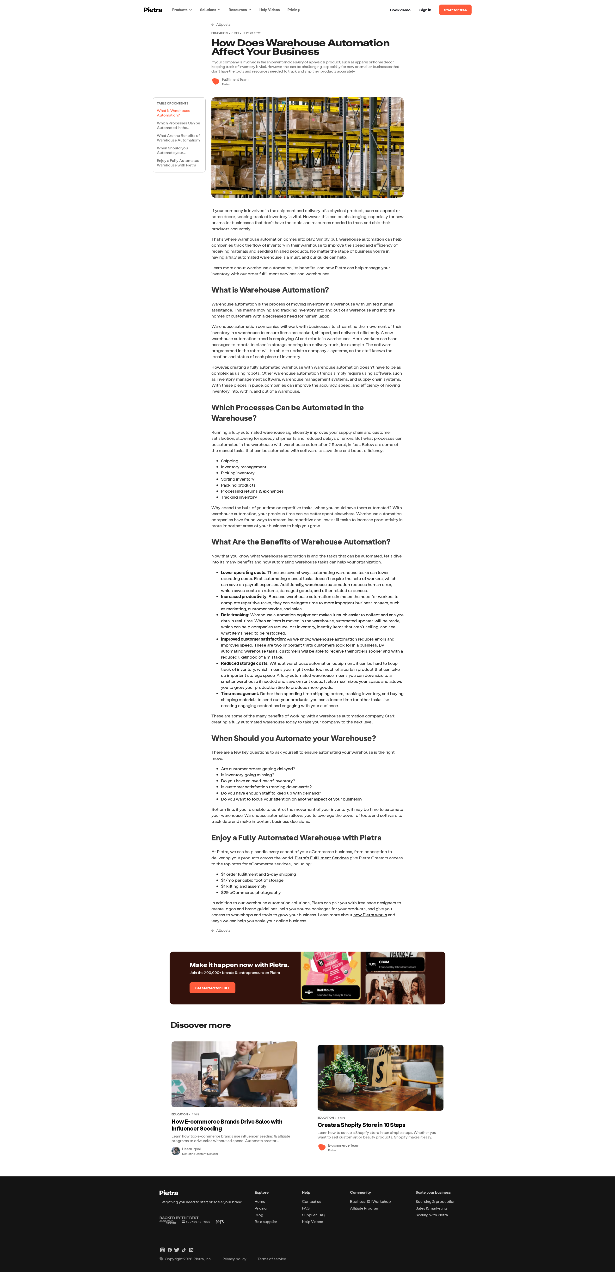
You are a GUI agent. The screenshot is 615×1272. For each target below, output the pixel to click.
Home (260, 1201)
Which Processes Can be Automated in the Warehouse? (178, 126)
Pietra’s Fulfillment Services (322, 857)
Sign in (425, 9)
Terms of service (272, 1259)
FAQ (306, 1208)
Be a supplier (266, 1221)
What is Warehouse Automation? (173, 112)
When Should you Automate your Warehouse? (172, 151)
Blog (259, 1214)
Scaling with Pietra (432, 1214)
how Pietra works (370, 914)
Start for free (455, 9)
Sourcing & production (435, 1201)
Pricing (294, 9)
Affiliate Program (364, 1208)
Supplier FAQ (313, 1214)
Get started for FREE (212, 987)
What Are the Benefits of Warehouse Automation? (179, 137)
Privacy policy (234, 1259)
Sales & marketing (431, 1208)
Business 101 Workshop (370, 1201)
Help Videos (269, 9)
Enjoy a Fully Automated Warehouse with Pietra (178, 162)
